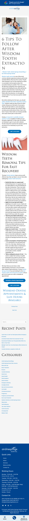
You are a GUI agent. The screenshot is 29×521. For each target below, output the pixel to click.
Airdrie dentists (11, 175)
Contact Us (6, 467)
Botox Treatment (5, 367)
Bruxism (3, 369)
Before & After (7, 465)
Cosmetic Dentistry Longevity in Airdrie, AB (11, 349)
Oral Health (4, 389)
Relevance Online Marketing (11, 511)
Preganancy (4, 393)
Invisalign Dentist (5, 384)
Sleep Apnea (4, 402)
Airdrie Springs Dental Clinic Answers (10, 363)
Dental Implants (5, 378)
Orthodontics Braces (6, 391)
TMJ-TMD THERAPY (6, 406)
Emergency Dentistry (6, 382)
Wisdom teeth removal (8, 76)
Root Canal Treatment (6, 397)
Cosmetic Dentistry (6, 371)
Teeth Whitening (5, 404)
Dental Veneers (5, 380)
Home (4, 458)
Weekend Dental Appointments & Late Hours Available (14, 295)
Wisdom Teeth (6, 72)
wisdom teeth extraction (14, 178)
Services (5, 463)
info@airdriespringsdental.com (10, 502)
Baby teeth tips (5, 365)
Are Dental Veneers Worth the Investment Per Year (12, 338)
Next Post (14, 310)
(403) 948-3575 (14, 500)
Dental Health (5, 376)
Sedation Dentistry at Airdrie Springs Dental (11, 400)
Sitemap (22, 511)
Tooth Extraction (5, 408)
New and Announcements (7, 387)
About (4, 460)
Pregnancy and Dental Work (8, 395)
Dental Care (4, 374)
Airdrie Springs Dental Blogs (18, 72)
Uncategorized (5, 410)
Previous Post (14, 306)
